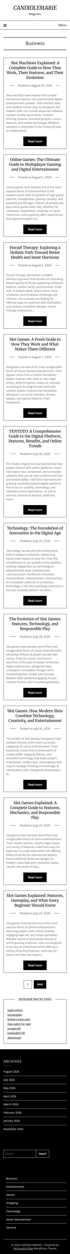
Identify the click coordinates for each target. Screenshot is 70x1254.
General (11, 1227)
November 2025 (13, 1129)
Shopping (12, 1203)
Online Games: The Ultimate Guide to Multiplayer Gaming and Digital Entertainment (35, 164)
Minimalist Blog (23, 1248)
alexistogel (14, 1037)
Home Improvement (18, 1219)
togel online (15, 1010)
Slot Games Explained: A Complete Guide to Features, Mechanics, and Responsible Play (35, 810)
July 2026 (9, 1080)
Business (11, 1178)
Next (40, 984)
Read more (35, 141)
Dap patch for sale (19, 1024)
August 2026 (11, 1071)
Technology (13, 1211)
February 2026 (12, 1112)
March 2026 (11, 1104)
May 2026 (9, 1088)
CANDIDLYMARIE (35, 7)
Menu (62, 25)
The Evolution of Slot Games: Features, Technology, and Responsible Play (35, 624)
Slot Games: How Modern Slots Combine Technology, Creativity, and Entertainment (35, 715)
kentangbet (14, 1015)
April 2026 (10, 1096)
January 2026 (12, 1121)
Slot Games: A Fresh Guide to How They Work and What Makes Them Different (35, 344)
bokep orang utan (18, 1019)
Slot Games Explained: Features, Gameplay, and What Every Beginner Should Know (35, 900)
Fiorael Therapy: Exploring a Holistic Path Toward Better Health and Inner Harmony (35, 252)
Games (10, 1195)
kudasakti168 (16, 1033)
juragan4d (14, 1028)
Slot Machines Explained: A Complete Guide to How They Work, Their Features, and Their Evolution (35, 70)
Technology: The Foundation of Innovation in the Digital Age (35, 530)
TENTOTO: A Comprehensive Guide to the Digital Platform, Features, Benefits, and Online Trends (35, 438)
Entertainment (15, 1186)
